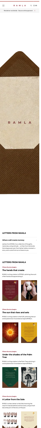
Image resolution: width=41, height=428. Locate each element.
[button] (3, 5)
